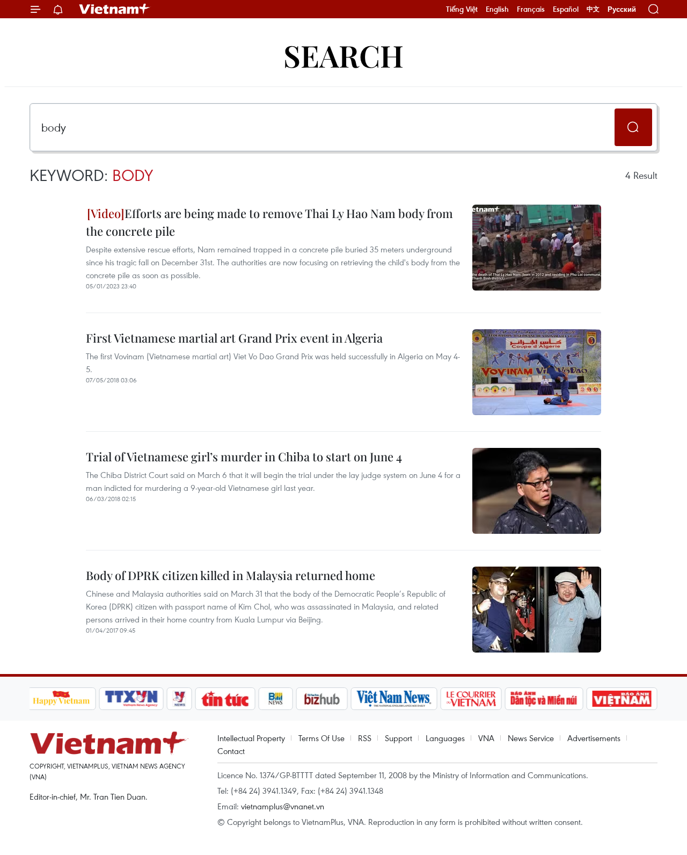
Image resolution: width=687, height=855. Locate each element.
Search (343, 55)
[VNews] (179, 698)
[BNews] (275, 698)
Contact (231, 750)
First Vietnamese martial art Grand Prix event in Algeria (234, 338)
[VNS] (394, 698)
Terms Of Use (321, 738)
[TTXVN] (131, 698)
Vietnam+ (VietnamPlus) (115, 9)
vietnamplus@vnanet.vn (282, 806)
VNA (486, 738)
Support (398, 738)
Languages (445, 738)
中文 (593, 9)
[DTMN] (544, 698)
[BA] (622, 698)
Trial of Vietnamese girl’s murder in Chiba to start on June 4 (244, 456)
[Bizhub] (322, 698)
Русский (622, 9)
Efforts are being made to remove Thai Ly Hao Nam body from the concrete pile (269, 222)
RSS (364, 738)
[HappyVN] (61, 698)
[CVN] (471, 698)
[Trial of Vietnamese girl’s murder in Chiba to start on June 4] (536, 491)
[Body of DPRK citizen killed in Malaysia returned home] (536, 610)
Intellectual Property (251, 738)
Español (566, 9)
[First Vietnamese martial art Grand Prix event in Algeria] (536, 372)
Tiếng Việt (462, 9)
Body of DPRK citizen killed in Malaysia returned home (230, 575)
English (497, 9)
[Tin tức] (225, 698)
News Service (531, 738)
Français (531, 9)
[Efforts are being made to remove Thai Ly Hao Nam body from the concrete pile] (536, 248)
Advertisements (593, 738)
